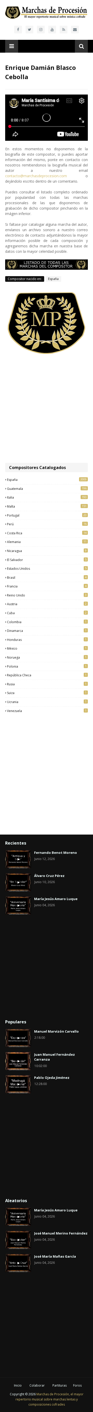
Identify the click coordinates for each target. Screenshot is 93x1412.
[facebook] (18, 29)
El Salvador (47, 559)
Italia (47, 497)
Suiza (47, 692)
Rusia (47, 684)
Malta (47, 506)
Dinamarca (47, 630)
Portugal (47, 515)
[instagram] (41, 29)
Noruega (47, 657)
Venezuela (47, 710)
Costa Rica (47, 533)
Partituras (59, 1385)
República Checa (47, 675)
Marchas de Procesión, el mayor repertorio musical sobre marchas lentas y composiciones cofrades (49, 1399)
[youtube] (52, 29)
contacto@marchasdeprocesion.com (36, 175)
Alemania (47, 541)
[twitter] (29, 29)
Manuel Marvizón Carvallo (56, 1031)
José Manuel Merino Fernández (61, 1233)
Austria (47, 604)
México (47, 648)
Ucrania (47, 701)
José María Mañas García (55, 1256)
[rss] (63, 29)
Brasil (47, 577)
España (53, 279)
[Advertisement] (46, 409)
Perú (47, 524)
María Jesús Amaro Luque (56, 898)
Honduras (47, 639)
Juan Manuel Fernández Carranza (54, 1057)
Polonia (47, 666)
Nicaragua (47, 550)
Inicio (18, 1385)
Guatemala (47, 488)
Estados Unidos (47, 568)
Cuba (47, 613)
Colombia (47, 622)
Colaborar (37, 1385)
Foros (77, 1385)
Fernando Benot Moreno (55, 852)
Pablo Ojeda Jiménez (51, 1077)
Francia (47, 586)
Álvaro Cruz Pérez (49, 875)
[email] (75, 29)
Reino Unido (47, 595)
